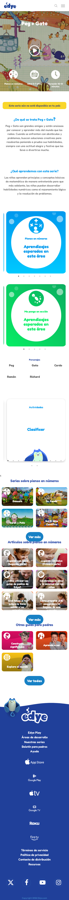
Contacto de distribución (34, 859)
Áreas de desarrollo (35, 737)
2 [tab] (24, 276)
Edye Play (34, 732)
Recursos (34, 864)
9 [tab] (50, 460)
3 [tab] (29, 276)
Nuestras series (34, 742)
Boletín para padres (34, 746)
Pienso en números (13, 83)
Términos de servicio (34, 850)
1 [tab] (18, 276)
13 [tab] (37, 465)
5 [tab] (40, 276)
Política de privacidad (34, 854)
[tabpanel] (36, 242)
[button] (63, 5)
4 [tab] (34, 276)
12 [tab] (32, 465)
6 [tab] (45, 276)
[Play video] (34, 51)
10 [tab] (56, 460)
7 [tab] (50, 276)
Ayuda (34, 751)
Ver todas (34, 681)
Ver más (34, 537)
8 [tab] (45, 460)
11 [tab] (61, 460)
